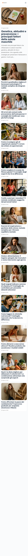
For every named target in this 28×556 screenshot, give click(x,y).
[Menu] (25, 2)
